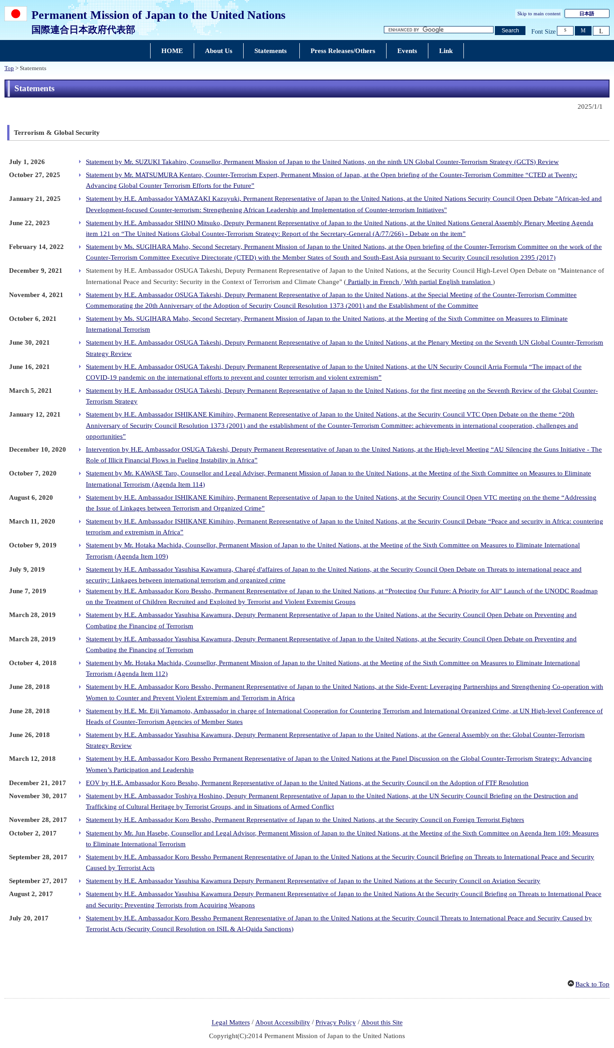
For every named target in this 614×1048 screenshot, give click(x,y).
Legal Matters (231, 1022)
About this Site (382, 1022)
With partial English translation (448, 281)
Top (9, 68)
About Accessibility (282, 1022)
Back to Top (592, 984)
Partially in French (373, 281)
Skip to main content (539, 13)
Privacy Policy (336, 1022)
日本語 (586, 13)
